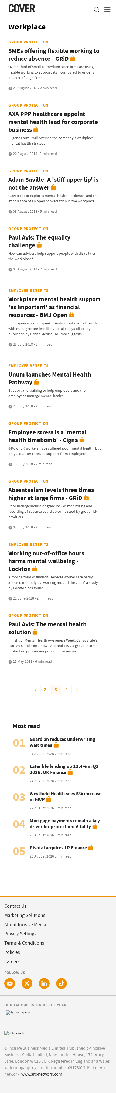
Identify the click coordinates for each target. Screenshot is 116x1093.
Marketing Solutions (24, 915)
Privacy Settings (20, 934)
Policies (12, 952)
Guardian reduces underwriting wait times (62, 742)
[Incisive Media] (14, 1032)
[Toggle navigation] (106, 9)
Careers (12, 961)
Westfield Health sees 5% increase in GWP (65, 796)
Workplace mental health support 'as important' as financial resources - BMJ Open (54, 307)
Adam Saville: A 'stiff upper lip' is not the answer (53, 184)
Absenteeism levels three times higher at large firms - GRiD (51, 494)
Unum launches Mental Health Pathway (49, 378)
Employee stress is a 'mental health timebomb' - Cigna (47, 436)
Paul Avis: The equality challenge (39, 241)
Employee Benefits (28, 290)
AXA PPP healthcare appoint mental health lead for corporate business (53, 122)
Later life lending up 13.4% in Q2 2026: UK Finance (64, 769)
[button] (96, 9)
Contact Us (15, 906)
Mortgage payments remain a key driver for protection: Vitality (65, 823)
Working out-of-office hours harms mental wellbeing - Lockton (46, 561)
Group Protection (28, 42)
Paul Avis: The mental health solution (47, 628)
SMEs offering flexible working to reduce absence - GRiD (54, 55)
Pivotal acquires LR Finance (58, 848)
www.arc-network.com (41, 1074)
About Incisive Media (25, 925)
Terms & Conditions (24, 943)
